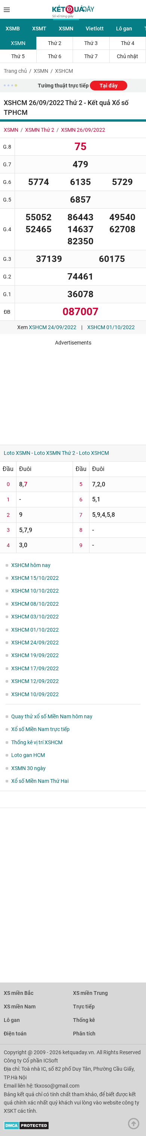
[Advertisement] (73, 392)
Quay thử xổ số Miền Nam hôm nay (51, 716)
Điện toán (15, 1034)
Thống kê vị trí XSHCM (37, 742)
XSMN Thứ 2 (39, 130)
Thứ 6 (54, 56)
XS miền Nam (20, 1007)
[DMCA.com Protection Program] (26, 1128)
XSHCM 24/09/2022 (52, 327)
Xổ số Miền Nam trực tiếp (40, 729)
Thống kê (84, 1020)
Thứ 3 (91, 43)
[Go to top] (135, 1125)
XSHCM (64, 71)
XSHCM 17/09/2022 (35, 668)
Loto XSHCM (94, 453)
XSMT (39, 29)
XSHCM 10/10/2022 (35, 591)
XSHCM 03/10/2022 (35, 617)
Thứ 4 (127, 43)
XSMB (13, 29)
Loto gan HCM (28, 755)
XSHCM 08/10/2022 (35, 604)
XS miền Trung (90, 993)
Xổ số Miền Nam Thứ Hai (40, 781)
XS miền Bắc (18, 993)
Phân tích (84, 1034)
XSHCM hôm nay (31, 565)
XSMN (66, 29)
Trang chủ (15, 71)
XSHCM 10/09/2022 (35, 694)
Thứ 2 (54, 43)
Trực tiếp (84, 1007)
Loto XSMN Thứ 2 (54, 453)
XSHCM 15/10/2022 (35, 578)
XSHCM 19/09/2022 (35, 655)
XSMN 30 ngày (28, 768)
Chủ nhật (127, 56)
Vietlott (95, 29)
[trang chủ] (73, 16)
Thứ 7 (91, 56)
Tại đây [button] (109, 86)
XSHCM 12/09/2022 (35, 681)
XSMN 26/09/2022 (83, 130)
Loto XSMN (17, 453)
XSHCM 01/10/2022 (111, 327)
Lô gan (124, 29)
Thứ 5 (18, 56)
